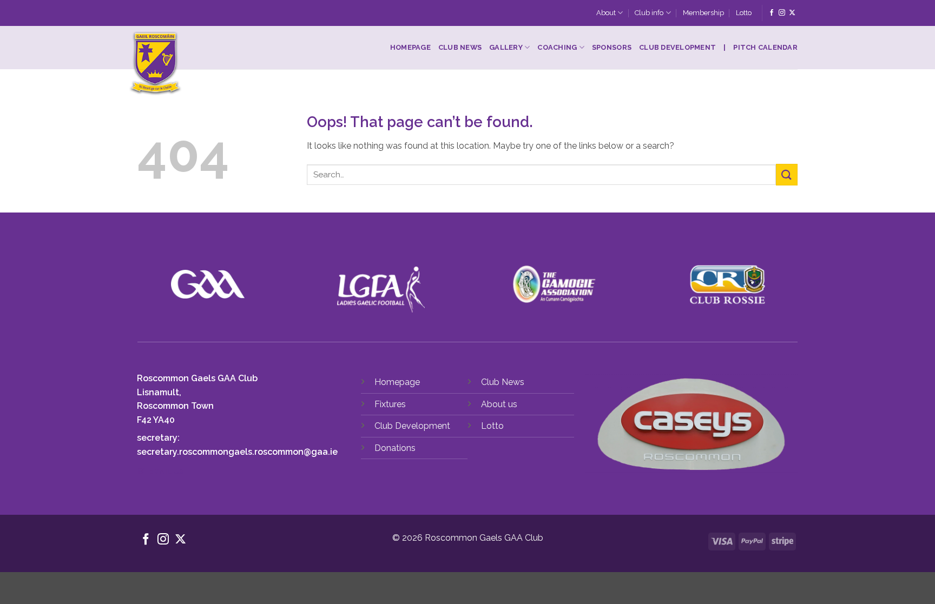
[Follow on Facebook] (771, 13)
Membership (703, 13)
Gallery (506, 47)
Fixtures (390, 404)
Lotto (744, 13)
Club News (460, 47)
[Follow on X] (792, 13)
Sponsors (611, 47)
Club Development (677, 47)
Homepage (410, 47)
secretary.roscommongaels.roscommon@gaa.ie (237, 452)
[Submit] (787, 174)
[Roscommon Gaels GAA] (222, 63)
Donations (395, 448)
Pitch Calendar (765, 47)
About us (499, 404)
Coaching (557, 47)
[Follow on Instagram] (782, 13)
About (606, 13)
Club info (649, 13)
